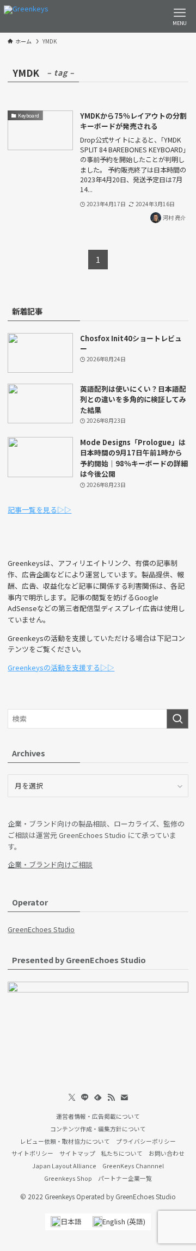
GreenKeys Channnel (133, 1165)
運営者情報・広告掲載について (98, 1116)
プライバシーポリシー (146, 1141)
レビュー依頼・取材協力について (65, 1141)
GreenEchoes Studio (41, 929)
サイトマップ (77, 1153)
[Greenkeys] (26, 16)
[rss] (111, 1097)
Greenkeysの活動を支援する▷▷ (61, 667)
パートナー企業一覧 (125, 1178)
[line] (85, 1097)
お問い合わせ (167, 1153)
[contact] (124, 1097)
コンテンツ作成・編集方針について (98, 1128)
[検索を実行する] (177, 719)
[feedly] (98, 1097)
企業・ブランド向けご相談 (50, 864)
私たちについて (122, 1153)
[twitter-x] (72, 1097)
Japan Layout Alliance (64, 1165)
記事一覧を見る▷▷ (39, 509)
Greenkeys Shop (68, 1178)
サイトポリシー (32, 1153)
